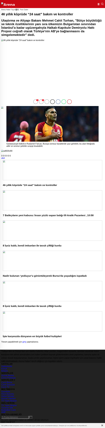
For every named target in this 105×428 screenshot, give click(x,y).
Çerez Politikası (8, 378)
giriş (24, 342)
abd (3, 158)
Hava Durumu (7, 394)
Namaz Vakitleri (8, 398)
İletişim (4, 371)
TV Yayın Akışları (9, 401)
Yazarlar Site (7, 408)
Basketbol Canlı (8, 410)
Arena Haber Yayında (9, 10)
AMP (3, 412)
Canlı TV (5, 387)
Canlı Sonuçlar (8, 385)
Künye (4, 369)
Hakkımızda (6, 366)
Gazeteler (5, 391)
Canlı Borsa (6, 382)
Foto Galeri (24, 10)
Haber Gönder (7, 396)
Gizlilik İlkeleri (7, 375)
